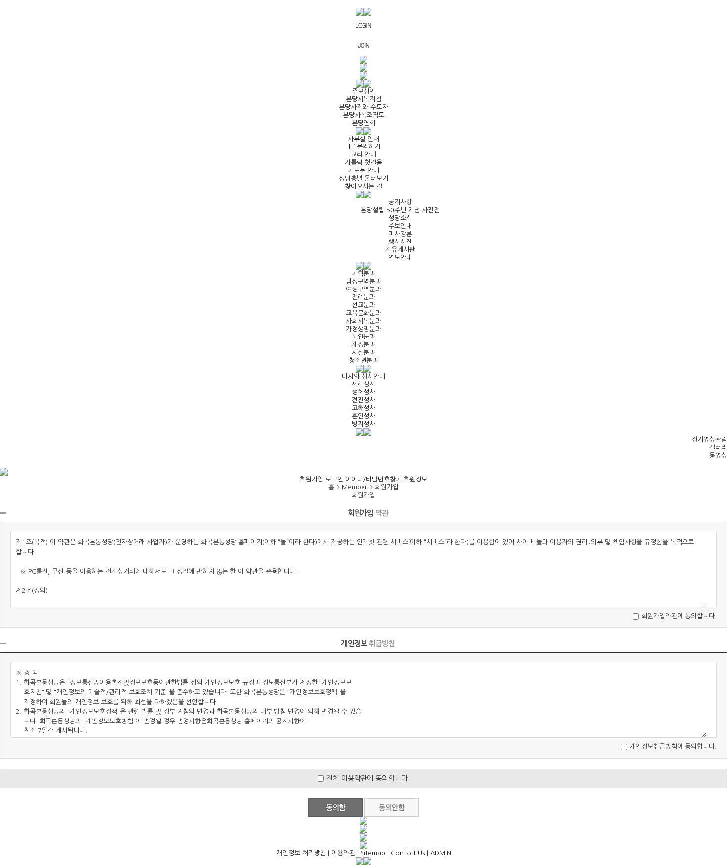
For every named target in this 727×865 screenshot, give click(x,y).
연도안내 (400, 257)
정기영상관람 (709, 439)
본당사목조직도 (363, 115)
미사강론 (400, 234)
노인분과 (363, 337)
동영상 (718, 455)
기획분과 (363, 273)
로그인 (334, 479)
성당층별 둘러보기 (363, 178)
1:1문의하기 (363, 147)
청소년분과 (363, 360)
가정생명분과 (363, 329)
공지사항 (400, 202)
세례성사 (363, 384)
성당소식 (400, 218)
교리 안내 (363, 154)
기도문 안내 (363, 170)
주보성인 (363, 91)
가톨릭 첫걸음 (363, 162)
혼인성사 (363, 416)
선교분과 (363, 305)
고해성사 (363, 408)
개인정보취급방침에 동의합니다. (673, 746)
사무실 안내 (363, 139)
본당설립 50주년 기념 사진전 (400, 210)
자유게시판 (400, 249)
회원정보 (415, 479)
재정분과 (363, 344)
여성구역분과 (363, 289)
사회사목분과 (363, 321)
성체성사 (363, 392)
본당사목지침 (363, 99)
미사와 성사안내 (363, 376)
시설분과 (363, 352)
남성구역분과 (363, 281)
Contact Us (408, 853)
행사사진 (400, 242)
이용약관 (343, 853)
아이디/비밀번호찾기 (373, 479)
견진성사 (363, 400)
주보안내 (400, 226)
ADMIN (440, 853)
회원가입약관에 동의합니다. (679, 616)
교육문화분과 (363, 313)
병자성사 (363, 424)
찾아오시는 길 (363, 186)
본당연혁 (363, 123)
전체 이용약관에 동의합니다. (367, 778)
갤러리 (718, 447)
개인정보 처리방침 (301, 853)
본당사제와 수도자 (363, 107)
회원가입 (311, 479)
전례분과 (363, 297)
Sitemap (373, 853)
